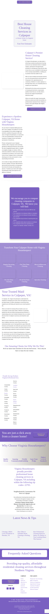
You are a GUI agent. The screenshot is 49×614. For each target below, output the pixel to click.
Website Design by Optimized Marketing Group (24, 611)
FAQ (22, 589)
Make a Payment (34, 580)
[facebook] (8, 588)
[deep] (24, 254)
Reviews (23, 591)
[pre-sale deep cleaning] (9, 269)
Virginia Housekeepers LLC (31, 599)
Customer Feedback (35, 585)
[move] (40, 254)
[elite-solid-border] (34, 227)
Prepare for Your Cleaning (36, 578)
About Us (23, 580)
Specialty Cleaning (40, 280)
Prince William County (15, 401)
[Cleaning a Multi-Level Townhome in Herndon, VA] (9, 525)
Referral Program (34, 589)
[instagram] (10, 588)
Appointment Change (35, 584)
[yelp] (13, 588)
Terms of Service (26, 609)
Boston (6, 393)
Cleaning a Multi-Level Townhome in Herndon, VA (8, 533)
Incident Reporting (34, 587)
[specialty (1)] (40, 269)
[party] (24, 269)
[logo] (24, 5)
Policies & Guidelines (35, 582)
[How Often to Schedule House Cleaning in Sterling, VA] (24, 525)
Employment (23, 592)
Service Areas (24, 587)
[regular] (9, 254)
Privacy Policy (22, 609)
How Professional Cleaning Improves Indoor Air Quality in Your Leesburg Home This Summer (39, 535)
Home (22, 578)
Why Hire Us (24, 582)
